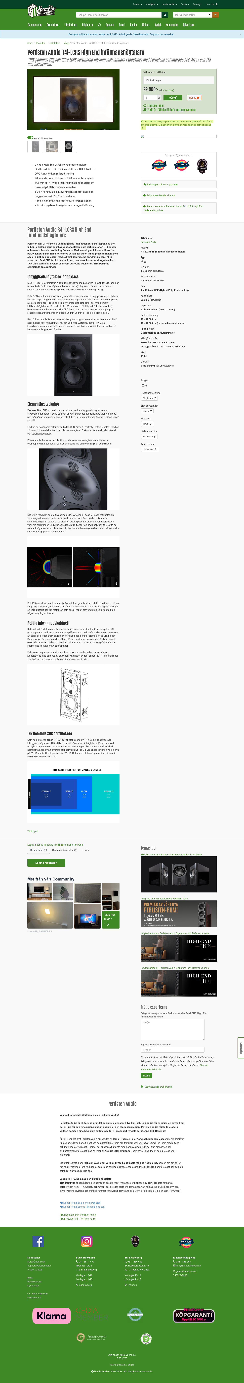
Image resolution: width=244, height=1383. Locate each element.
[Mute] (95, 125)
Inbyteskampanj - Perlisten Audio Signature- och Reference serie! (175, 933)
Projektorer (53, 25)
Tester (184, 4)
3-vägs (146, 410)
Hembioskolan (169, 4)
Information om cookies (122, 1364)
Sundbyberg (85, 1284)
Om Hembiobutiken (37, 1293)
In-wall (146, 423)
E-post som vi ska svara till (156, 1044)
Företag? (197, 4)
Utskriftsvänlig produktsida (157, 1086)
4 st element (149, 449)
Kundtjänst (151, 4)
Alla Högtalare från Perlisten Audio (78, 1214)
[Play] (33, 125)
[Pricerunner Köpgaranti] (195, 1315)
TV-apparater (35, 25)
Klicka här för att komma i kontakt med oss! (82, 1206)
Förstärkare (70, 25)
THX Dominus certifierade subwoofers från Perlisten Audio (171, 854)
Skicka (146, 1075)
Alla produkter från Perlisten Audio (78, 1218)
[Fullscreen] (100, 125)
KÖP (171, 97)
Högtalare (87, 25)
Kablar (133, 25)
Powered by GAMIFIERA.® (39, 931)
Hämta (193, 97)
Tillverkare (188, 25)
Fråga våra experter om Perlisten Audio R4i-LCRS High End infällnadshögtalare (174, 1014)
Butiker (136, 4)
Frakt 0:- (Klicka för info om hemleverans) (171, 110)
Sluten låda (148, 436)
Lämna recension (46, 863)
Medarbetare (34, 1297)
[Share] (106, 125)
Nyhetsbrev (33, 1285)
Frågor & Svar (34, 1269)
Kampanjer (172, 25)
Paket (122, 25)
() (168, 90)
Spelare (110, 25)
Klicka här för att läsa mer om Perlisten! (80, 1202)
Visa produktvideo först (42, 138)
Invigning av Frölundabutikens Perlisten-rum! (164, 898)
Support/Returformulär (39, 1265)
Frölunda (132, 1284)
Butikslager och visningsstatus (162, 184)
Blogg (30, 1277)
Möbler (146, 25)
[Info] (113, 125)
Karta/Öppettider (36, 1261)
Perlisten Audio (149, 242)
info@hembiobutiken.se (188, 1265)
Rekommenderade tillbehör (160, 195)
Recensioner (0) (38, 850)
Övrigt (158, 25)
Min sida (211, 4)
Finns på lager (155, 105)
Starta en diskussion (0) (64, 850)
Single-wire (148, 398)
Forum (85, 850)
